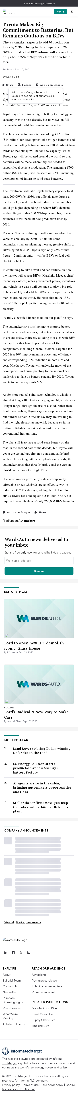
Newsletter (9, 992)
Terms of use (30, 1085)
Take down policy (52, 1085)
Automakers (27, 520)
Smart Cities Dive (43, 1014)
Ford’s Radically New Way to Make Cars (36, 714)
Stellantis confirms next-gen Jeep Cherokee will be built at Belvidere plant (41, 807)
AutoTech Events (14, 1024)
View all (9, 922)
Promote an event (43, 992)
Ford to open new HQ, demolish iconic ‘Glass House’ (34, 645)
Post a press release (28, 922)
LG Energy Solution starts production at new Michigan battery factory (36, 768)
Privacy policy (11, 1085)
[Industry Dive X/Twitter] (21, 953)
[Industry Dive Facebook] (13, 953)
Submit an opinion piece (47, 986)
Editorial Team (12, 980)
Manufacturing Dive (44, 1008)
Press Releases (12, 1008)
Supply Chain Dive (43, 1020)
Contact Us (10, 986)
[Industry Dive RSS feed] (28, 953)
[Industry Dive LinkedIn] (5, 953)
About (7, 974)
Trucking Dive (40, 1026)
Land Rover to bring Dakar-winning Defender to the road (42, 750)
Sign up (61, 11)
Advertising (39, 974)
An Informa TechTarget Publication (39, 3)
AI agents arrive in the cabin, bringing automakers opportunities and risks (42, 787)
